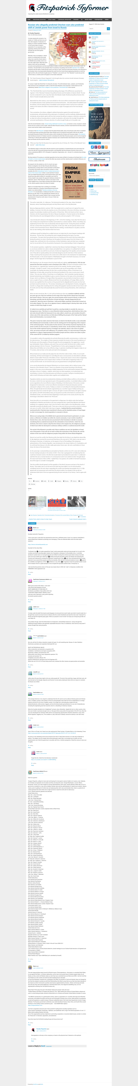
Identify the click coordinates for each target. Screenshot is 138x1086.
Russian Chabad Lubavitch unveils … (99, 60)
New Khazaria (40, 130)
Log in (92, 189)
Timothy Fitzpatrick (41, 1029)
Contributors (98, 19)
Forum (106, 19)
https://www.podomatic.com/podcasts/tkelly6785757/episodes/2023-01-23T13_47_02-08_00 (52, 733)
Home (29, 19)
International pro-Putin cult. (97, 56)
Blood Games (88, 19)
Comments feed (94, 193)
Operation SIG (75, 67)
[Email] (102, 147)
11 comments (83, 516)
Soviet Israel (51, 19)
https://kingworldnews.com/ (35, 1005)
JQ (81, 19)
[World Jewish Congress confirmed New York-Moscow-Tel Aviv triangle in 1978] (77, 501)
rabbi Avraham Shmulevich (46, 80)
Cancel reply (49, 1046)
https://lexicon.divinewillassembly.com (38, 544)
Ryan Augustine (95, 37)
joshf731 (94, 52)
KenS (43, 1046)
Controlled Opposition (64, 19)
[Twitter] (92, 147)
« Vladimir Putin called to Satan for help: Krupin (40, 519)
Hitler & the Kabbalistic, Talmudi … (98, 51)
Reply (29, 574)
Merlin (41, 1084)
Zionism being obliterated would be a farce (55, 124)
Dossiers (75, 19)
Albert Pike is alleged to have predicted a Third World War (53, 87)
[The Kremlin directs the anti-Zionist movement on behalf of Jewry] (37, 501)
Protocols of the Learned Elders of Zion (64, 515)
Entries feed (93, 191)
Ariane (94, 42)
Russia (74, 515)
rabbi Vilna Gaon (40, 145)
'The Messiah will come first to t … (98, 41)
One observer (82, 134)
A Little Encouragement (96, 65)
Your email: (91, 173)
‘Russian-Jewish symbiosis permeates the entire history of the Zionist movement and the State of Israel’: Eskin (57, 509)
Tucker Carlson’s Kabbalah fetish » (78, 519)
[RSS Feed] (106, 147)
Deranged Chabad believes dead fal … (99, 46)
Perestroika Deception (39, 19)
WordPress (35, 1084)
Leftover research (95, 36)
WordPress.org (94, 194)
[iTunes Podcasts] (95, 147)
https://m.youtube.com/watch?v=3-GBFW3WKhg (43, 759)
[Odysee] (99, 147)
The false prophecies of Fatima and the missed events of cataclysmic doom (99, 78)
